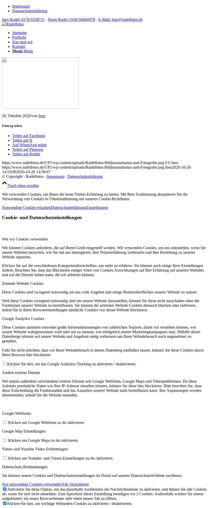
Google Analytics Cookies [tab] (23, 318)
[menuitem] (109, 6)
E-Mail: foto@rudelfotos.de (120, 19)
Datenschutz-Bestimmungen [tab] (24, 467)
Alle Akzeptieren (75, 484)
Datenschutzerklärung (29, 11)
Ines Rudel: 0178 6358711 (23, 19)
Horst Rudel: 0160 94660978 (71, 19)
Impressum (21, 6)
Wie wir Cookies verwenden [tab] (25, 239)
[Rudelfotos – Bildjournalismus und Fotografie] (13, 24)
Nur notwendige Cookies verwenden (31, 484)
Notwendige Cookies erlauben (26, 207)
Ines (42, 116)
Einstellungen (97, 207)
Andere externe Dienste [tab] (21, 372)
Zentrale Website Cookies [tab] (22, 283)
